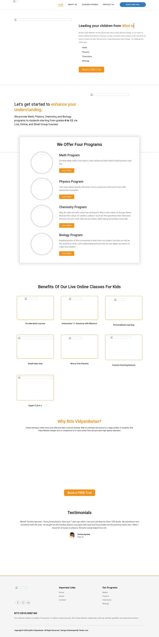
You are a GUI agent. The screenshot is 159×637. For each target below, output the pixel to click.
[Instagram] (23, 602)
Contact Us (108, 4)
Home (60, 4)
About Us (72, 4)
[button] (133, 4)
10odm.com (83, 630)
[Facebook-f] (17, 602)
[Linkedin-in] (28, 602)
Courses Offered (90, 4)
